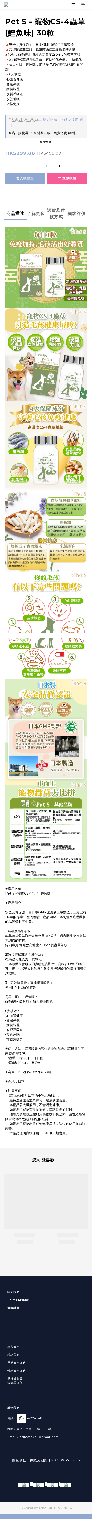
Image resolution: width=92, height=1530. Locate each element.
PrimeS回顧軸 (18, 1300)
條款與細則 (15, 1383)
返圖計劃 (13, 1308)
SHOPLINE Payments (56, 1507)
